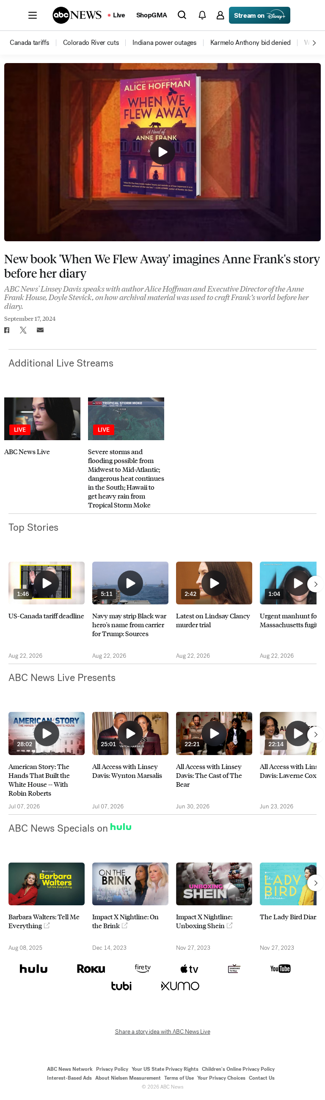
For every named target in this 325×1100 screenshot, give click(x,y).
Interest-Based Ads (69, 1078)
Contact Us (262, 1078)
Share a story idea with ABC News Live (162, 1031)
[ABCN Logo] (77, 15)
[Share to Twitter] (23, 330)
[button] (32, 15)
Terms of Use (179, 1078)
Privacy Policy (112, 1069)
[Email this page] (40, 330)
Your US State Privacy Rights (165, 1069)
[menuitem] (29, 42)
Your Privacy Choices (221, 1078)
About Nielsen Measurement (128, 1078)
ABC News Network (70, 1069)
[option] (35, 42)
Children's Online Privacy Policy (238, 1069)
